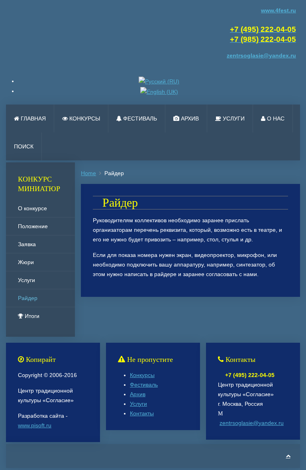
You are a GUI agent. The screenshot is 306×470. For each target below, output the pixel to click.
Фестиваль (139, 118)
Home (88, 173)
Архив (189, 118)
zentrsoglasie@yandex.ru (252, 423)
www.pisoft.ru (34, 425)
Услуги (233, 118)
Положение (33, 226)
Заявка (27, 244)
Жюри (26, 262)
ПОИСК (23, 146)
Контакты (142, 413)
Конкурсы (84, 118)
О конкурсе (32, 208)
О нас (274, 118)
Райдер (27, 298)
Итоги (31, 316)
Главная (32, 118)
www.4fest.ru (278, 10)
